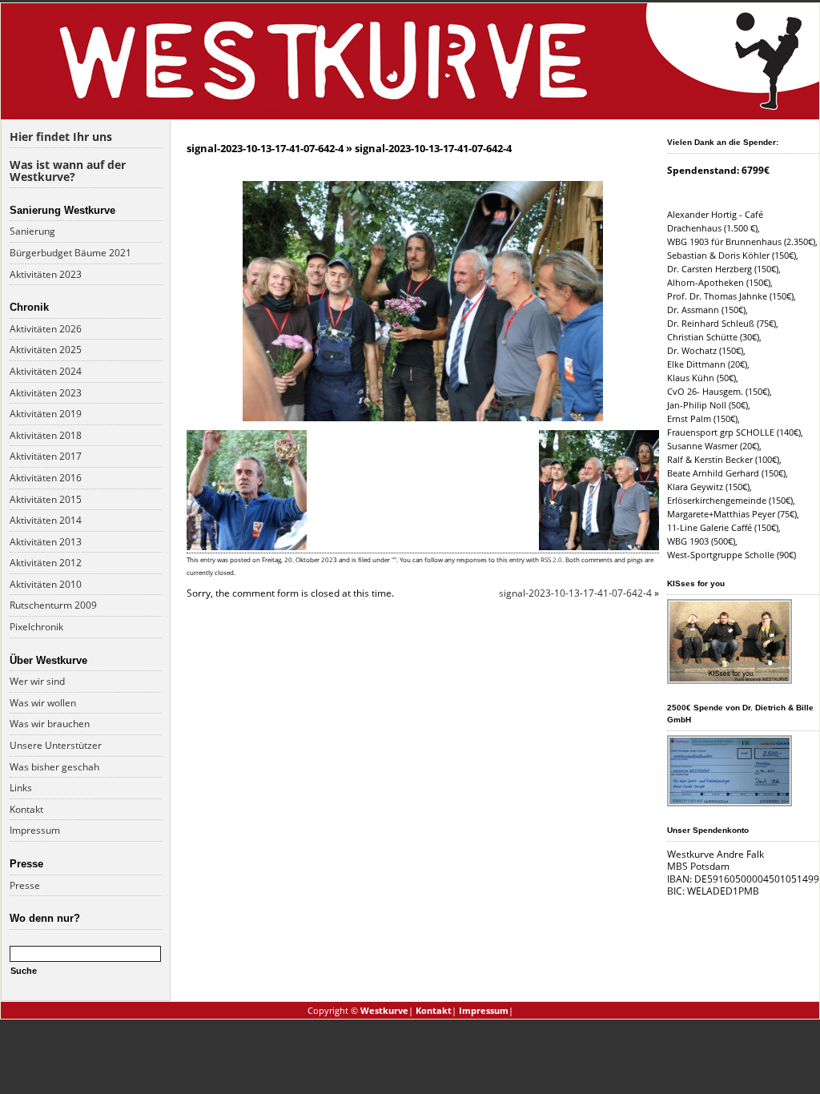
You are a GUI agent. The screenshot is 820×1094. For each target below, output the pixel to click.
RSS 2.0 (551, 559)
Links (21, 787)
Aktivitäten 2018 (46, 435)
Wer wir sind (37, 681)
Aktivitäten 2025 (46, 349)
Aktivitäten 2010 (46, 584)
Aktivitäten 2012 (46, 562)
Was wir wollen (43, 703)
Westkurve (384, 1010)
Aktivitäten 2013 (46, 542)
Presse (25, 885)
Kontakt (26, 809)
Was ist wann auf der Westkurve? (68, 171)
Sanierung (32, 231)
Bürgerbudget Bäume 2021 (70, 252)
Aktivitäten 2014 (46, 520)
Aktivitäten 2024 (46, 371)
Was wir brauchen (50, 723)
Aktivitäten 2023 (46, 274)
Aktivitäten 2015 (46, 499)
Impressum (35, 830)
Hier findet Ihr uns (61, 136)
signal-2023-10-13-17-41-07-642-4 (265, 148)
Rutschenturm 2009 (53, 605)
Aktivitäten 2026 (46, 329)
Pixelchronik (36, 626)
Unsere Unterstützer (56, 745)
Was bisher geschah (54, 767)
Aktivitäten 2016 (46, 478)
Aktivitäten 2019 (46, 413)
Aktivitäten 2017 (46, 456)
